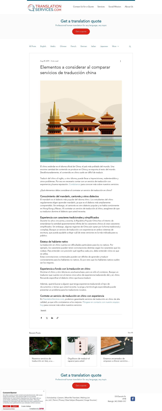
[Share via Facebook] (41, 318)
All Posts (32, 46)
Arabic (53, 46)
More (114, 46)
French (73, 46)
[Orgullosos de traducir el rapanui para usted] (81, 346)
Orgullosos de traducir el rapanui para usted (79, 359)
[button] (130, 46)
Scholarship (51, 398)
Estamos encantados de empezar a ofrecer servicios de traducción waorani (115, 359)
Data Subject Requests (74, 400)
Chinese (63, 46)
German (84, 46)
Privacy (61, 400)
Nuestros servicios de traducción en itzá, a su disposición (42, 359)
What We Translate (72, 398)
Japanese (104, 46)
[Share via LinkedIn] (52, 318)
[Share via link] (57, 318)
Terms (55, 400)
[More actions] (120, 61)
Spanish (43, 310)
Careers (60, 398)
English (43, 46)
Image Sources (90, 400)
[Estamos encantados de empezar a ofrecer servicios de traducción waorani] (117, 346)
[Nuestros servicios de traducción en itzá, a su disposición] (45, 346)
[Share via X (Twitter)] (47, 318)
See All (130, 333)
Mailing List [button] (85, 398)
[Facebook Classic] (133, 399)
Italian (93, 46)
